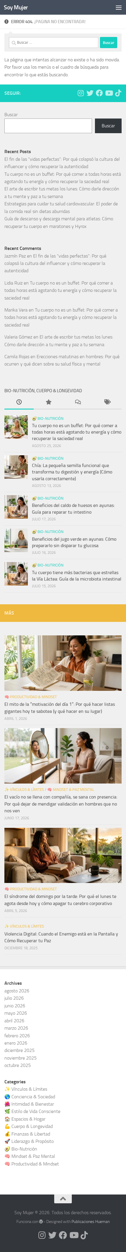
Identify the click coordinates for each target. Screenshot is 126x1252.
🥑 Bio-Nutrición (48, 418)
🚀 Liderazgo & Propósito (29, 1141)
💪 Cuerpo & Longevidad (28, 1126)
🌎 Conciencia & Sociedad (29, 1096)
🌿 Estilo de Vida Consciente (32, 1111)
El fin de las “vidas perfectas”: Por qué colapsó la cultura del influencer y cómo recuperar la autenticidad (55, 263)
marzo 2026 (16, 1028)
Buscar (11, 114)
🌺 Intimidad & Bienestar (29, 1104)
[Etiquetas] (107, 402)
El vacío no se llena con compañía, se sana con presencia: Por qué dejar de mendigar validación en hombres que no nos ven (60, 804)
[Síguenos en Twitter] (89, 93)
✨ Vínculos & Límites (24, 789)
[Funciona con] (41, 1221)
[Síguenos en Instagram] (80, 93)
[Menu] (118, 7)
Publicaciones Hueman (90, 1221)
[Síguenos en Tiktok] (118, 93)
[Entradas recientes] (19, 402)
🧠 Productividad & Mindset (30, 697)
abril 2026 (14, 1020)
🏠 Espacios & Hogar (24, 1119)
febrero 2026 (17, 1035)
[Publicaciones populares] (48, 402)
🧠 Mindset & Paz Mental (70, 789)
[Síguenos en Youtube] (108, 93)
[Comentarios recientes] (77, 402)
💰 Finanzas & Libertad (27, 1134)
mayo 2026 (15, 1013)
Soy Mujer (16, 7)
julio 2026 (14, 998)
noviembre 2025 (20, 1058)
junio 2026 (14, 1006)
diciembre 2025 (19, 1050)
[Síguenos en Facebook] (99, 93)
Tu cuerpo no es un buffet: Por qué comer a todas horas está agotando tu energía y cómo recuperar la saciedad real (60, 290)
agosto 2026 (16, 991)
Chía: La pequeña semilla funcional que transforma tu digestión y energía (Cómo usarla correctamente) (72, 472)
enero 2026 (15, 1043)
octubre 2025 (17, 1065)
